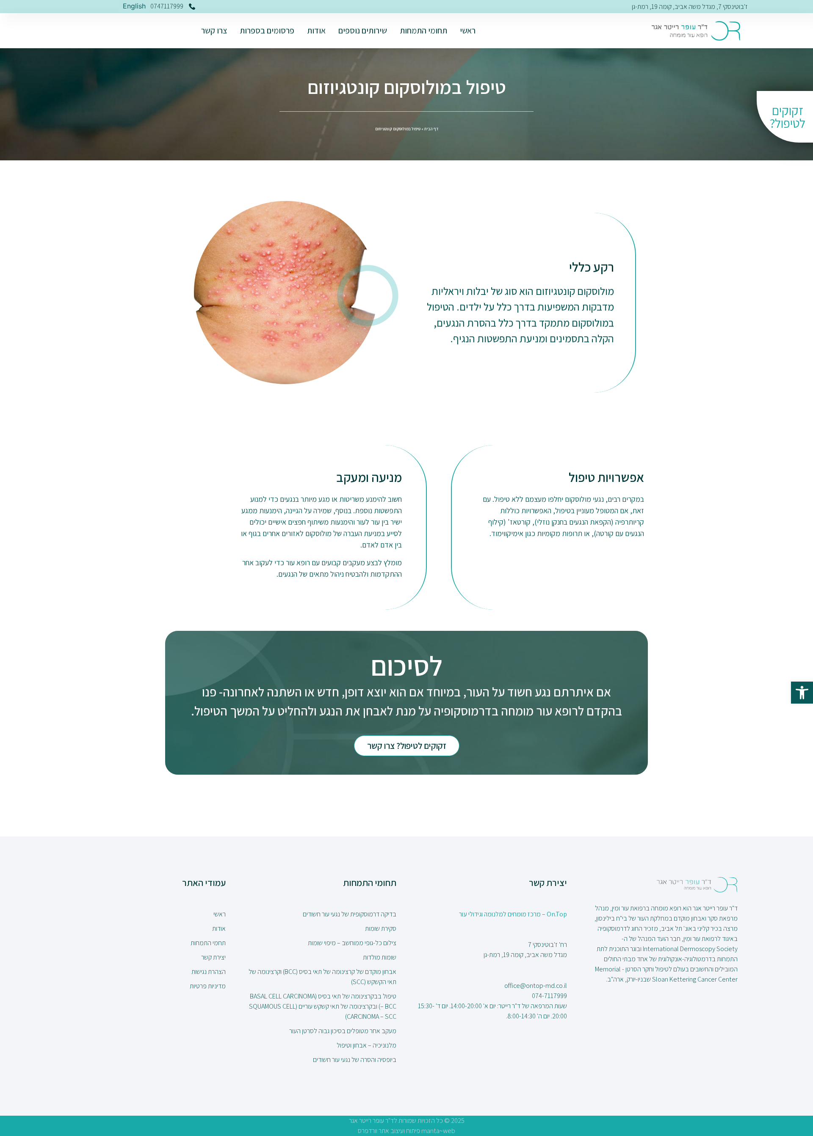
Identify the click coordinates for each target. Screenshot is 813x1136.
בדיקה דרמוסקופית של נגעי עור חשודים (349, 914)
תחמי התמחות (208, 942)
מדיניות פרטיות (208, 986)
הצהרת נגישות (208, 971)
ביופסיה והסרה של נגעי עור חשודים (354, 1059)
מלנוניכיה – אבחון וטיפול (366, 1045)
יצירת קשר (213, 957)
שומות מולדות (379, 957)
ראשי (468, 30)
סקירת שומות (380, 928)
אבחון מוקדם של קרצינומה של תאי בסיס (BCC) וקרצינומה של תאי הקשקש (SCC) (322, 976)
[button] (802, 693)
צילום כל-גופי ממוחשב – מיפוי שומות (352, 942)
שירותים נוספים (362, 30)
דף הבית (431, 129)
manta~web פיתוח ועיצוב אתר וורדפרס (406, 1130)
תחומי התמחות (423, 30)
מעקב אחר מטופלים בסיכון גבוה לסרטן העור (342, 1030)
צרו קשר (214, 30)
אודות (316, 30)
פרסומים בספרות (267, 30)
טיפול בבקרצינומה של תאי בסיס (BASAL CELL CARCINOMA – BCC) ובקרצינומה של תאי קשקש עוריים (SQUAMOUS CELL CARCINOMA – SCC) (322, 1006)
